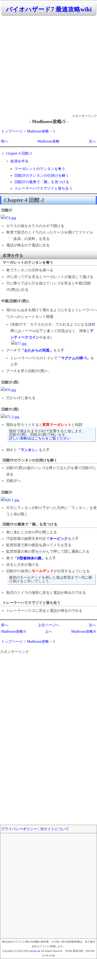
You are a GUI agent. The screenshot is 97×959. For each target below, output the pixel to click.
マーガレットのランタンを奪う (39, 169)
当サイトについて (54, 829)
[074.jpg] (8, 218)
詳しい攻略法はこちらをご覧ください (40, 438)
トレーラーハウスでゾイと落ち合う (43, 188)
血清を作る (19, 161)
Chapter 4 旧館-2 (19, 153)
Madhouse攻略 (38, 131)
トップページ (12, 131)
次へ (92, 141)
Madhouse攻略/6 (83, 631)
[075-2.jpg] (10, 417)
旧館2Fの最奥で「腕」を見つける (41, 182)
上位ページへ (48, 625)
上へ (48, 631)
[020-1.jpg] (10, 500)
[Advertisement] (48, 65)
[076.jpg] (8, 390)
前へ (4, 141)
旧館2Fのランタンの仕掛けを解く (41, 175)
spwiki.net (34, 950)
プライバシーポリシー (19, 829)
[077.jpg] (18, 344)
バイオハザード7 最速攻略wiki (49, 9)
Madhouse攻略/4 (13, 631)
